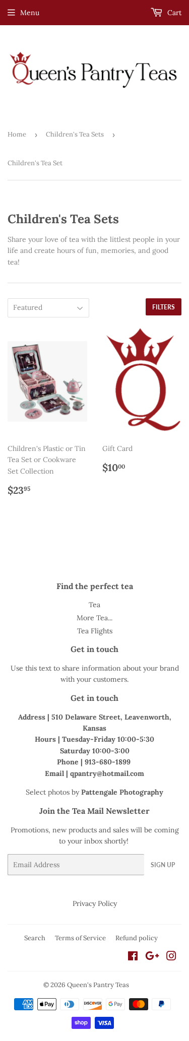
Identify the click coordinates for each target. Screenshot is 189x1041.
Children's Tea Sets (75, 134)
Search (34, 938)
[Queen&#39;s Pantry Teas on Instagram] (171, 957)
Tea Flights (94, 630)
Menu (29, 12)
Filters (163, 307)
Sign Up (163, 865)
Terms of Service (80, 938)
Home (17, 134)
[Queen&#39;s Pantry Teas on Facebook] (133, 957)
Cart (173, 12)
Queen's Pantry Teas (98, 985)
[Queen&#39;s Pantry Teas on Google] (152, 957)
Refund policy (136, 938)
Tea (94, 604)
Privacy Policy (95, 903)
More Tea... (94, 617)
